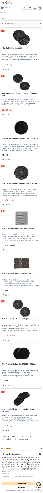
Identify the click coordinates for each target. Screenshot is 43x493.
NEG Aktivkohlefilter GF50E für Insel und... (19, 229)
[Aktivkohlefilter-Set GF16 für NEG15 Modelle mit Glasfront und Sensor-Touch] (21, 83)
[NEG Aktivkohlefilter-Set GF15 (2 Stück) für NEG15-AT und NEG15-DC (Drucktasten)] (21, 308)
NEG (4, 437)
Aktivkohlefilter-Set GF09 (12, 48)
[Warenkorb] (40, 8)
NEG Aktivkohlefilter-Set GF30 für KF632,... (19, 364)
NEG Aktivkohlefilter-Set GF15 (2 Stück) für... (19, 319)
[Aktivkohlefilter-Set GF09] (21, 38)
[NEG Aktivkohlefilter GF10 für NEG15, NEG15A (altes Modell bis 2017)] (21, 128)
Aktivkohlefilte (10, 439)
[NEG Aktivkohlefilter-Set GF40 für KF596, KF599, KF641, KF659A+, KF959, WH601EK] (21, 399)
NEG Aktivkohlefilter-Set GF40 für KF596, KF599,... (18, 410)
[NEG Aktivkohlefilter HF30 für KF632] (21, 263)
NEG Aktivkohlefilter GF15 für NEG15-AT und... (20, 183)
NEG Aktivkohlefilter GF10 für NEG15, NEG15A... (21, 138)
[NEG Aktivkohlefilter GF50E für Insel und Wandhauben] (21, 218)
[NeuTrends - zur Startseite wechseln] (7, 3)
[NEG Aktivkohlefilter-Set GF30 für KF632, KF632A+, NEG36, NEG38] (21, 353)
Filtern (6, 19)
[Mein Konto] (35, 8)
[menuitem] (5, 8)
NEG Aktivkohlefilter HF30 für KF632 (16, 274)
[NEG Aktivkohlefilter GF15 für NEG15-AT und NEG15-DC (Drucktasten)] (21, 173)
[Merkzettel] (30, 8)
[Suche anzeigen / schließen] (25, 8)
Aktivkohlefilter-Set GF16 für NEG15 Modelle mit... (19, 94)
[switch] (38, 490)
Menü (7, 7)
